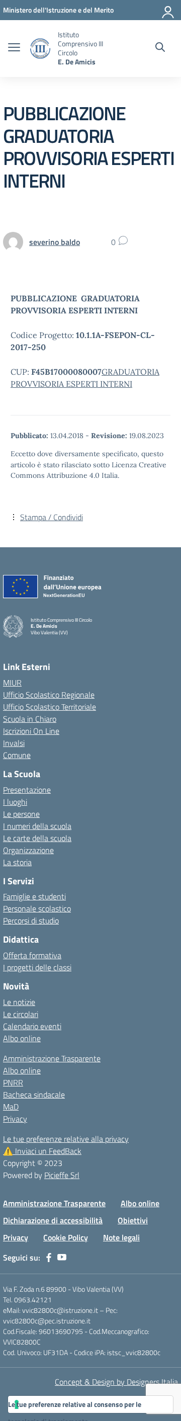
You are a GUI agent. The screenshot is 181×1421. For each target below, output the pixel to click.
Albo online (22, 1038)
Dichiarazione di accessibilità (53, 1220)
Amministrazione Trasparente (52, 1058)
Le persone (21, 814)
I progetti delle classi (37, 967)
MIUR (12, 683)
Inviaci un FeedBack (42, 1151)
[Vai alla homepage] (40, 48)
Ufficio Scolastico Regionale (49, 695)
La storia (17, 862)
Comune (17, 755)
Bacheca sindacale (34, 1095)
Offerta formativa (32, 955)
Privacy (15, 1119)
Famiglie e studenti (34, 896)
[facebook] (48, 1257)
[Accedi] (168, 10)
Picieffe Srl (61, 1175)
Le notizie (19, 1002)
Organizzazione (28, 850)
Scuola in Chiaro (29, 719)
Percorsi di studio (31, 920)
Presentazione (27, 790)
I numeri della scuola (37, 826)
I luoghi (15, 802)
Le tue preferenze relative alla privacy (66, 1139)
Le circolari (20, 1014)
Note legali (121, 1237)
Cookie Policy (65, 1237)
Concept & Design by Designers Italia (116, 1382)
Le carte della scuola (37, 838)
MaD (11, 1107)
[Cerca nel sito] (160, 48)
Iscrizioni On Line (31, 731)
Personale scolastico (37, 908)
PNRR (13, 1082)
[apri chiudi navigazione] (14, 48)
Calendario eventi (32, 1026)
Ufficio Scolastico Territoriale (49, 707)
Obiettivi (133, 1220)
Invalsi (14, 743)
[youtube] (61, 1257)
